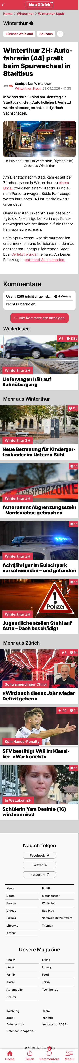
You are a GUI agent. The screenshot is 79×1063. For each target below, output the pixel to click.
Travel (46, 982)
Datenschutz (15, 1024)
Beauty (11, 997)
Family (11, 974)
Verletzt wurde (23, 254)
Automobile (14, 989)
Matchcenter (51, 895)
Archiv (11, 933)
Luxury (47, 967)
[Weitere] (60, 34)
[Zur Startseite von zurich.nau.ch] (39, 5)
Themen (47, 925)
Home (7, 14)
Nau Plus (48, 910)
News (10, 888)
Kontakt (47, 1017)
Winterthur (25, 14)
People (11, 903)
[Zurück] (2, 5)
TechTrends (50, 989)
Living (46, 959)
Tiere (10, 982)
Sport (10, 895)
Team (46, 1011)
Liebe (10, 967)
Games (11, 918)
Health (10, 959)
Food (45, 974)
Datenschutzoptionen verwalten (22, 1031)
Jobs (9, 1017)
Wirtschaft (49, 903)
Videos (11, 910)
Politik (46, 888)
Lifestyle (12, 925)
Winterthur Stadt (51, 14)
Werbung (12, 1011)
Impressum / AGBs (55, 1024)
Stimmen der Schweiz (57, 918)
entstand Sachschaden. (45, 260)
